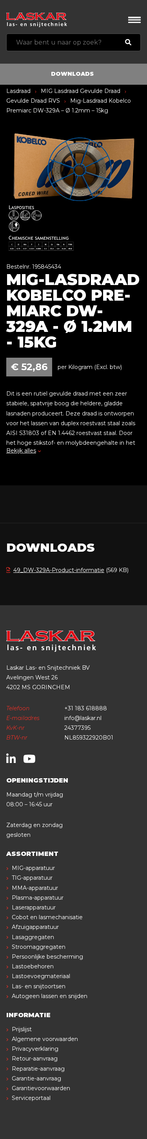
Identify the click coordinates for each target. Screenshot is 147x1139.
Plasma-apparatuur (38, 897)
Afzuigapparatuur (35, 926)
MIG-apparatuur (33, 868)
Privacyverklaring (35, 1048)
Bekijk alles (21, 450)
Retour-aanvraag (35, 1058)
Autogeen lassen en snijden (49, 996)
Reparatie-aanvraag (38, 1068)
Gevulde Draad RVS (33, 100)
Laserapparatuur (34, 907)
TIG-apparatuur (32, 877)
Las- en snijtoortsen (38, 986)
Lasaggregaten (33, 937)
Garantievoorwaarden (41, 1088)
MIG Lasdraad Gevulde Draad (80, 90)
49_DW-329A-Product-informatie (58, 570)
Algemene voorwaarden (45, 1039)
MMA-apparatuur (35, 887)
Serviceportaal (31, 1098)
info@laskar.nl (83, 718)
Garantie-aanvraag (36, 1078)
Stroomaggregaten (38, 946)
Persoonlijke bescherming (47, 956)
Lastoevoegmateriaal (41, 976)
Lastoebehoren (33, 966)
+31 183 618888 (85, 708)
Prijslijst (22, 1029)
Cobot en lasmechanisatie (47, 917)
